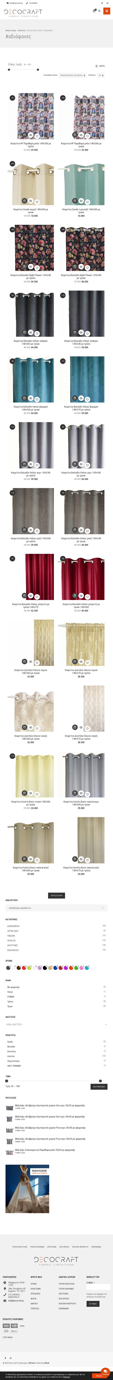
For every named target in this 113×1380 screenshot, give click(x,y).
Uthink (46, 1363)
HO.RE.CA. (11, 940)
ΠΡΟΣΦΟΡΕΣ (35, 1294)
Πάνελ (10, 992)
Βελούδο (11, 1046)
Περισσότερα (13, 1061)
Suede (10, 1042)
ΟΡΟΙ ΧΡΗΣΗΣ (64, 1247)
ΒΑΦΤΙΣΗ (34, 1304)
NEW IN (33, 1299)
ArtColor (32, 1363)
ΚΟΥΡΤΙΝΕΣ (12, 945)
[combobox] (56, 1024)
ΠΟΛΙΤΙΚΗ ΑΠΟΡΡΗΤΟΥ (80, 1247)
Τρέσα (10, 1001)
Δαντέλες (11, 1051)
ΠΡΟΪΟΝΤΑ (21, 31)
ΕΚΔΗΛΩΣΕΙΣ (13, 950)
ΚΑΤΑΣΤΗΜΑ (36, 1289)
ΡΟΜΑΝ (10, 996)
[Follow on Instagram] (107, 3)
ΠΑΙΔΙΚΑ (11, 936)
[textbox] (56, 1024)
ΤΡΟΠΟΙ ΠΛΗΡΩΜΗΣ (37, 1247)
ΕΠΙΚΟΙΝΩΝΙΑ (96, 1247)
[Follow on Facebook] (102, 3)
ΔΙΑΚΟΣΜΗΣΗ (13, 926)
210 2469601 (33, 3)
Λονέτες (11, 1056)
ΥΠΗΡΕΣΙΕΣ (35, 1308)
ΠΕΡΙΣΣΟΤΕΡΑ (56, 896)
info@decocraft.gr (16, 3)
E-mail (91, 1282)
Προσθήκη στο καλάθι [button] (24, 135)
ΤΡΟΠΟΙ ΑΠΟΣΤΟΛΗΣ (19, 1247)
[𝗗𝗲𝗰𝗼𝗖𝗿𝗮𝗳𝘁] (23, 12)
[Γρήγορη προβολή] (30, 135)
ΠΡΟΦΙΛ (34, 1284)
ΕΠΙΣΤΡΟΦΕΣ (52, 1247)
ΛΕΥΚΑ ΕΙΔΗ (12, 931)
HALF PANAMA (14, 1066)
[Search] (99, 10)
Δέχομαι (99, 1376)
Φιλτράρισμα (99, 1087)
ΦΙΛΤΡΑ (102, 66)
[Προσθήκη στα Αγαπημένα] (37, 136)
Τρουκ (10, 1006)
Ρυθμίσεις (66, 1377)
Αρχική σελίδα (11, 31)
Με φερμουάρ (13, 987)
